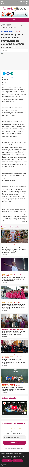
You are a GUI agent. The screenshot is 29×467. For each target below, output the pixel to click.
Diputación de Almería (7, 31)
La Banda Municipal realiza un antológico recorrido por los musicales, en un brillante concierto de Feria (14, 346)
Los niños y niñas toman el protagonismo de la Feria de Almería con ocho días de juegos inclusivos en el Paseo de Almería (14, 236)
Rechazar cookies (18, 460)
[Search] (27, 3)
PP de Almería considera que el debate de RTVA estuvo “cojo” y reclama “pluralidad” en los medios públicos (14, 210)
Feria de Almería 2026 (7, 246)
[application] (14, 408)
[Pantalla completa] (25, 413)
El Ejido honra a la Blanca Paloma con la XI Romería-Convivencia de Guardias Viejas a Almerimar (14, 321)
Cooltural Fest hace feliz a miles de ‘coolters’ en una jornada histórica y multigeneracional (14, 264)
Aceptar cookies (6, 460)
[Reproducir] (4, 413)
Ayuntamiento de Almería (9, 244)
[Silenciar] (22, 413)
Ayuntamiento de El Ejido (8, 329)
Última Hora (17, 31)
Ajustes (4, 464)
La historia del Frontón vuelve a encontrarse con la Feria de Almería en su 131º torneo (14, 376)
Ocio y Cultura (18, 274)
